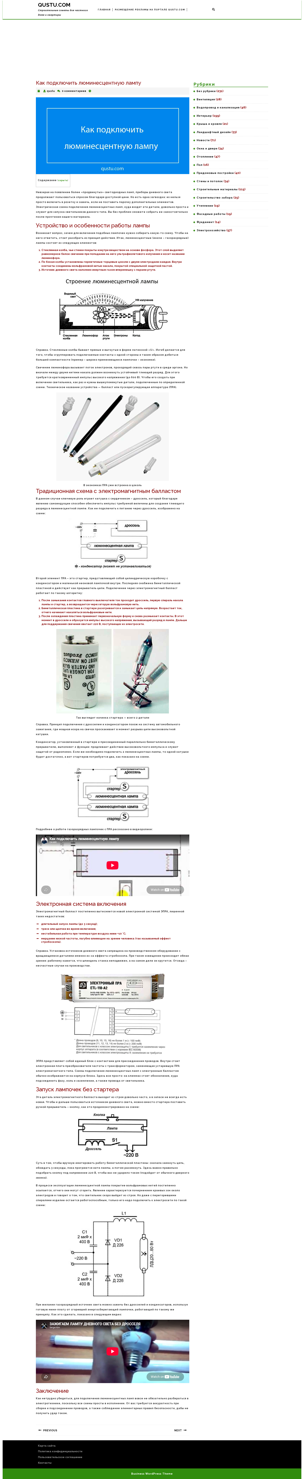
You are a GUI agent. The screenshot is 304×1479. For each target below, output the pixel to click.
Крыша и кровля (209, 123)
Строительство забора (215, 197)
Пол (199, 164)
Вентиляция (206, 99)
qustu (51, 91)
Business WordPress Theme (152, 1473)
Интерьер (204, 115)
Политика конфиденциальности (60, 1451)
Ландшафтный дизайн (214, 132)
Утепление (205, 205)
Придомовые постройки (215, 173)
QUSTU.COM (54, 5)
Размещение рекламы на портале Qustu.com (150, 9)
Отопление (205, 156)
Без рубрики (206, 91)
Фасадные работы (211, 214)
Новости (203, 140)
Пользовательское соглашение (60, 1457)
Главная (104, 9)
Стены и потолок (210, 181)
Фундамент (205, 222)
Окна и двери (207, 148)
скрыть (63, 180)
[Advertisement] (152, 45)
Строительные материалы (217, 189)
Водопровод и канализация (218, 107)
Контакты (45, 1462)
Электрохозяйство (211, 230)
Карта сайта (47, 1445)
